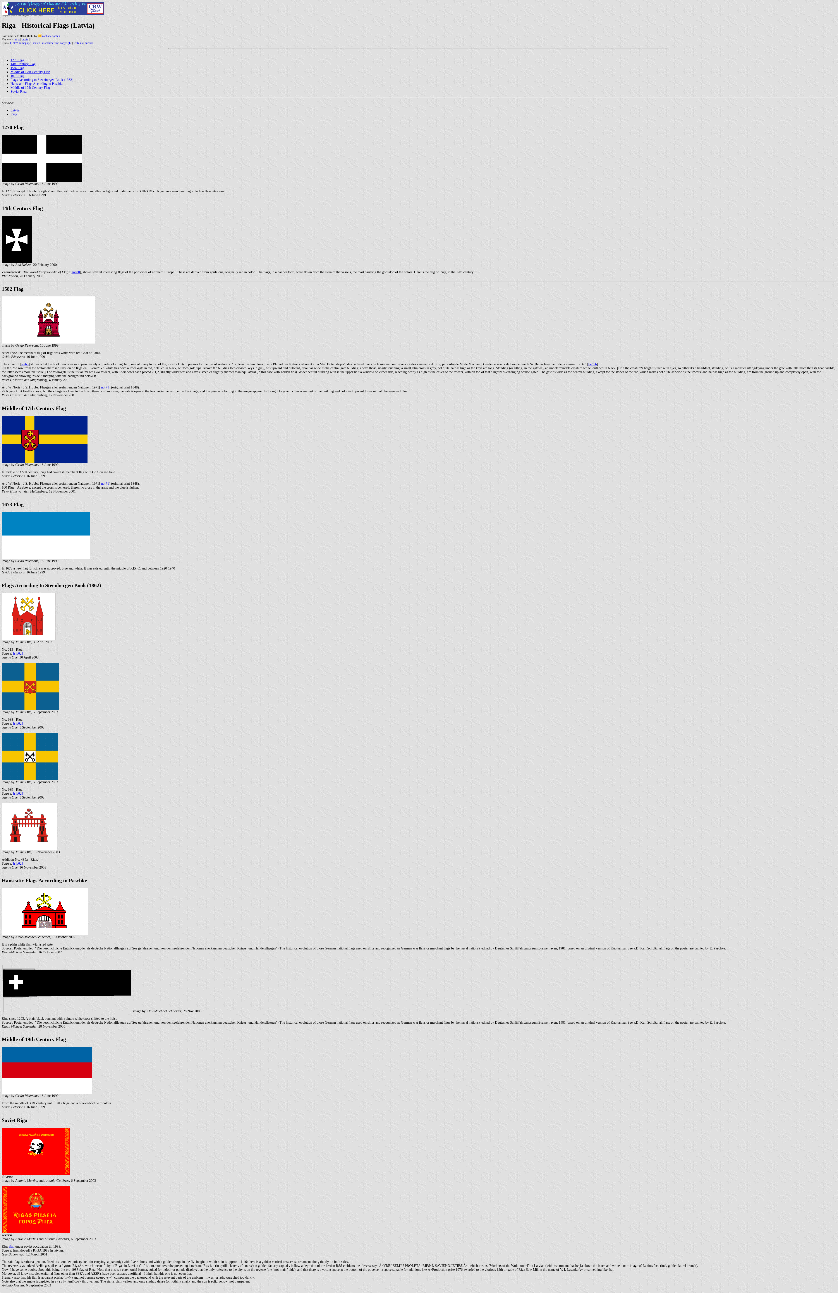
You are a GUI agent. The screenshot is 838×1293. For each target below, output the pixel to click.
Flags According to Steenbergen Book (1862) (41, 80)
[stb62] (18, 653)
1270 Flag (17, 60)
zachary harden (51, 36)
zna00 (76, 272)
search (36, 42)
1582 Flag (17, 68)
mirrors (89, 42)
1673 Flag (17, 76)
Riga (13, 114)
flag (11, 1246)
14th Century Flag (23, 64)
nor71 (104, 387)
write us (78, 42)
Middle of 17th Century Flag (30, 72)
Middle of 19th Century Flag (30, 87)
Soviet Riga (18, 91)
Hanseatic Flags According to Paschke (36, 84)
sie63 (25, 364)
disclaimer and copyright (57, 42)
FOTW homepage (20, 42)
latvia (25, 39)
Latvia (14, 110)
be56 (592, 364)
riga (17, 39)
